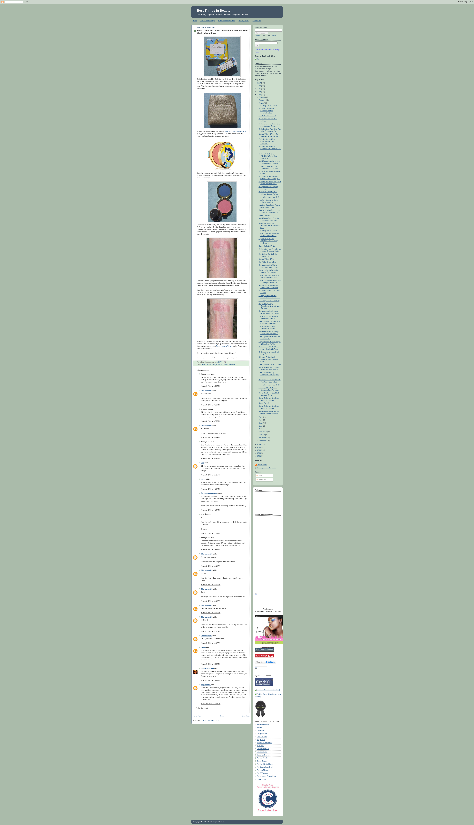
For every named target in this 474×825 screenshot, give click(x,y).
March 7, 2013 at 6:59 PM (210, 664)
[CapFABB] (268, 812)
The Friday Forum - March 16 (269, 230)
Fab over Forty (262, 752)
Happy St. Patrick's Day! (267, 246)
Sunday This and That (266, 259)
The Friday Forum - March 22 (269, 301)
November (263, 438)
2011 (259, 89)
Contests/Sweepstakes (226, 21)
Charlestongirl (212, 364)
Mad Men (231, 364)
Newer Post (197, 716)
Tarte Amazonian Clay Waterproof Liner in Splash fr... (269, 375)
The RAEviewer (262, 773)
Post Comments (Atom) (211, 720)
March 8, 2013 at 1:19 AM (210, 680)
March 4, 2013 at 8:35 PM (210, 421)
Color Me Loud (262, 737)
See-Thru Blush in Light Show (235, 131)
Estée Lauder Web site (224, 346)
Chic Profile (261, 731)
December (263, 441)
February (262, 100)
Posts (259, 476)
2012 (259, 92)
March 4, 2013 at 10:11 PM (210, 475)
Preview (257, 35)
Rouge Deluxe (262, 761)
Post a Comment (202, 708)
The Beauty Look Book (265, 767)
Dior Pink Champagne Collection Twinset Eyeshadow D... (266, 111)
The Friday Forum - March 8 (269, 197)
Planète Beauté (262, 758)
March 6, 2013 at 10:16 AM (210, 601)
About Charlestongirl (207, 21)
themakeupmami (207, 668)
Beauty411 (260, 727)
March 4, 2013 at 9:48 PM (210, 459)
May (261, 420)
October (262, 435)
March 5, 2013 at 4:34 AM (210, 510)
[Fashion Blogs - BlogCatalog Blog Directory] (268, 696)
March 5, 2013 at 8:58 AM (210, 550)
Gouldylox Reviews (263, 755)
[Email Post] (225, 362)
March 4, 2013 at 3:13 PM (210, 386)
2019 (259, 456)
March (261, 103)
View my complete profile (266, 468)
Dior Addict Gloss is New (267, 262)
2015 (259, 447)
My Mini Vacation (265, 215)
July (261, 426)
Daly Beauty (261, 740)
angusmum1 (206, 685)
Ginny (203, 647)
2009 (259, 83)
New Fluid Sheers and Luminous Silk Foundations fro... (269, 225)
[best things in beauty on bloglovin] (265, 663)
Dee (202, 463)
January (262, 97)
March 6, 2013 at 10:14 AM (210, 566)
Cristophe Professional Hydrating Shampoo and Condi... (268, 359)
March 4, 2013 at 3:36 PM (210, 405)
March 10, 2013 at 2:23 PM (210, 704)
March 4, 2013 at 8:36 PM (210, 437)
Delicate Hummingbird (264, 743)
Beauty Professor (263, 724)
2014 (259, 444)
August (262, 429)
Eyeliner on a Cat (263, 749)
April (261, 417)
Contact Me (257, 21)
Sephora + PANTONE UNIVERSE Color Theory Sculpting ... (268, 241)
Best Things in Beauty (213, 10)
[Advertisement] (264, 553)
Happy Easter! (264, 403)
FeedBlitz (274, 35)
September (263, 432)
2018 (259, 453)
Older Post (245, 716)
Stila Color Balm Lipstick (267, 116)
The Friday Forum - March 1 (269, 106)
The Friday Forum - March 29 (269, 385)
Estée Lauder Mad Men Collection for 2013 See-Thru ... (270, 149)
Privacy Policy (244, 21)
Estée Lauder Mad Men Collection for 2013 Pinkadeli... (267, 141)
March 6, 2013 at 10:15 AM (210, 585)
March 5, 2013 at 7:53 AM (210, 533)
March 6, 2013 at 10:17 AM (210, 631)
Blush (204, 364)
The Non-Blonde (262, 770)
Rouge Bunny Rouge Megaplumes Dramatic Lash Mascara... (269, 306)
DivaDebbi (260, 746)
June (261, 423)
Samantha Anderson (209, 493)
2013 (259, 95)
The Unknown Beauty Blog (266, 776)
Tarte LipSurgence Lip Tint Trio (270, 364)
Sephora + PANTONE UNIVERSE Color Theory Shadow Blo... (268, 156)
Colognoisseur (262, 733)
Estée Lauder (222, 364)
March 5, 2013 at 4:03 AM (210, 489)
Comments (261, 480)
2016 (259, 450)
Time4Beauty (261, 779)
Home (195, 21)
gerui (203, 479)
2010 (259, 86)
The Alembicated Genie (265, 764)
